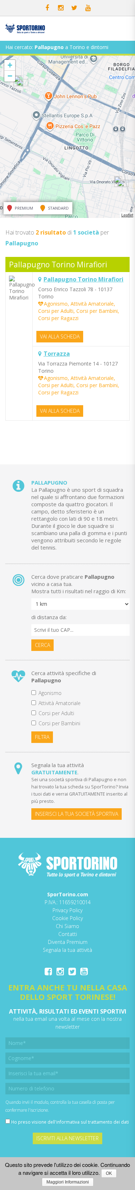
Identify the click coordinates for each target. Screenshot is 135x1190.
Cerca (42, 645)
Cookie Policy (67, 918)
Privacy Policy (67, 910)
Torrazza (57, 354)
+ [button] (10, 65)
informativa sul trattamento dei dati (92, 1122)
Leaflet (127, 215)
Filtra (42, 737)
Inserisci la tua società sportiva (76, 813)
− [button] (10, 75)
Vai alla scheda (60, 336)
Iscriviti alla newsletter (67, 1138)
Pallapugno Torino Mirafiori (58, 264)
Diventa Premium (67, 942)
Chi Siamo (67, 926)
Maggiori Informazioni (67, 1182)
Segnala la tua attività (67, 949)
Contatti (67, 934)
